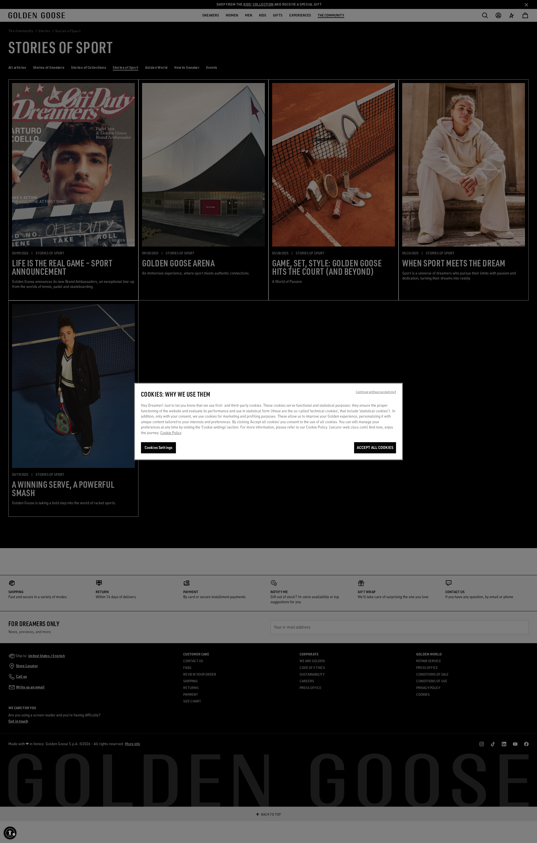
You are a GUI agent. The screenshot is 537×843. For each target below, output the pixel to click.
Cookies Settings (158, 447)
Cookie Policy (171, 432)
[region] (268, 421)
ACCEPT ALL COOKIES (375, 447)
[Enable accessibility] (10, 833)
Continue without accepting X (376, 392)
